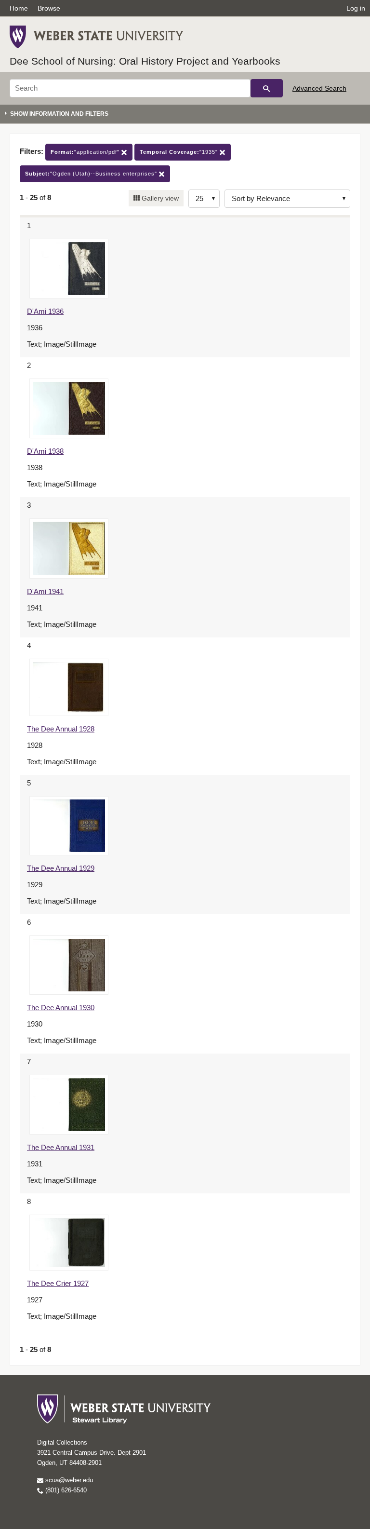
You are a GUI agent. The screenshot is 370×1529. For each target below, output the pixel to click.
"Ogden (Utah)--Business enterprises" (92, 173)
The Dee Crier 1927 (58, 1283)
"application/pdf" (86, 152)
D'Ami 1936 (45, 311)
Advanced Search (319, 88)
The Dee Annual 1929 (60, 868)
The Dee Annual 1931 (60, 1147)
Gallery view (159, 198)
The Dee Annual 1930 (60, 1007)
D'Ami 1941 (45, 591)
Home (19, 8)
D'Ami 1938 (45, 451)
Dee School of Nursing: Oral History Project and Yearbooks (145, 61)
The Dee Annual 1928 (60, 729)
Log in (355, 8)
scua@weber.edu (68, 1480)
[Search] (267, 88)
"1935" (180, 152)
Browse (49, 8)
